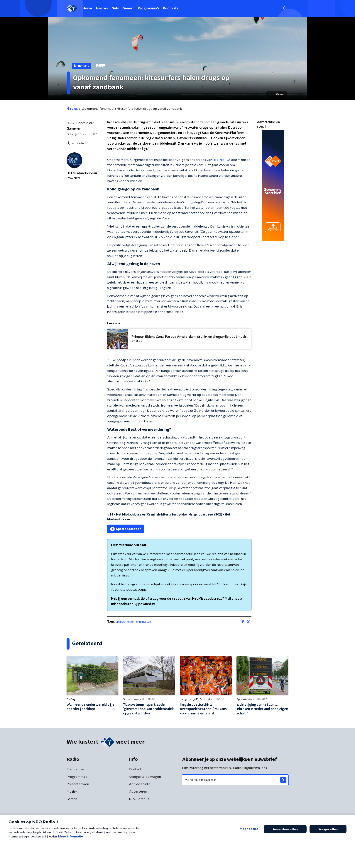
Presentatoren (78, 784)
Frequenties (76, 769)
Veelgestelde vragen (145, 777)
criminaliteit (143, 621)
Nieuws (102, 8)
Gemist (128, 8)
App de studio (140, 784)
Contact (135, 769)
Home (87, 8)
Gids (115, 8)
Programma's (148, 8)
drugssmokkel (125, 621)
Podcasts (170, 8)
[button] (284, 8)
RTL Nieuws (222, 160)
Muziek (72, 791)
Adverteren (138, 791)
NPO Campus (139, 799)
